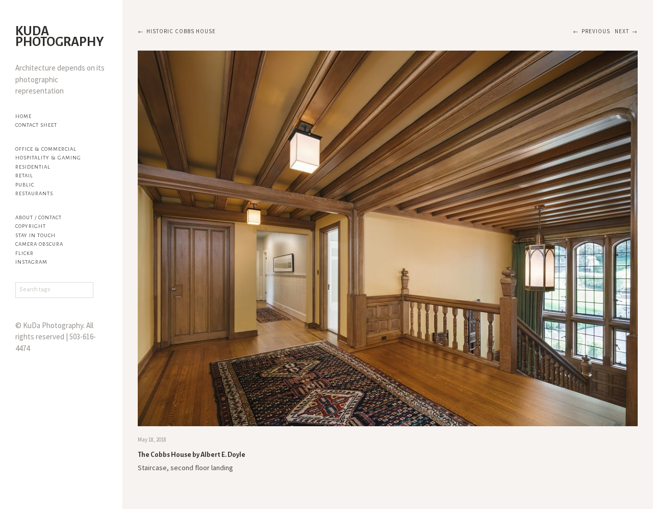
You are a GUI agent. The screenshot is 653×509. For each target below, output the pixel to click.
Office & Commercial (46, 149)
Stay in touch (35, 235)
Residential (33, 167)
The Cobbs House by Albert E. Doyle (191, 454)
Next (622, 31)
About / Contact (38, 217)
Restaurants (34, 193)
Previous (596, 31)
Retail (24, 175)
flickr (24, 253)
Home (23, 116)
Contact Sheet (36, 125)
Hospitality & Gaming (48, 157)
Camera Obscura (39, 244)
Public (24, 185)
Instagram (31, 262)
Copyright (30, 226)
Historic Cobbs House (181, 31)
